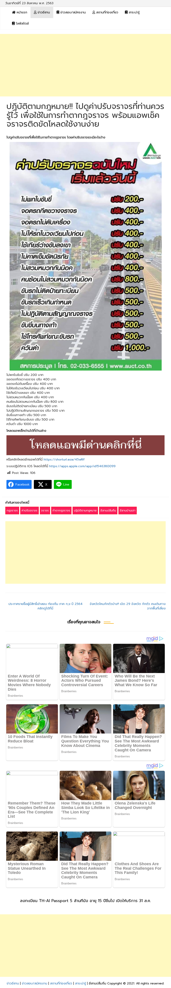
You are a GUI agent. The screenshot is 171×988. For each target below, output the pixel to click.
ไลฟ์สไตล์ (22, 23)
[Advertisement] (85, 65)
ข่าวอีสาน (43, 12)
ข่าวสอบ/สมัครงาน (72, 12)
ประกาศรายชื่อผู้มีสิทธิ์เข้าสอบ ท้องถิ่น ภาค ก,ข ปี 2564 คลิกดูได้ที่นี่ (45, 606)
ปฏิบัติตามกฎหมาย (85, 511)
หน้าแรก (21, 12)
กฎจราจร (12, 511)
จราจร (45, 511)
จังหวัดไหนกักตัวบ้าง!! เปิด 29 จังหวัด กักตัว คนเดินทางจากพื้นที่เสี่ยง (128, 606)
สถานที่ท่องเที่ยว (106, 12)
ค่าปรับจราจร (29, 511)
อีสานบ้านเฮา (127, 511)
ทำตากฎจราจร (61, 511)
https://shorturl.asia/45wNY (64, 459)
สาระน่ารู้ (134, 12)
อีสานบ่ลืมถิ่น (108, 511)
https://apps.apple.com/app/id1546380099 (82, 466)
